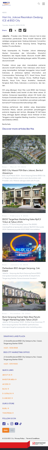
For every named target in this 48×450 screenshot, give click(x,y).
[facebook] (10, 30)
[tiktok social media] (8, 424)
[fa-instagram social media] (12, 424)
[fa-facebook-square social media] (4, 424)
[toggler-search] (39, 4)
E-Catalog (7, 393)
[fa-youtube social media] (16, 424)
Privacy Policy (19, 438)
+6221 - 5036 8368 (10, 348)
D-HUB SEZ (6, 398)
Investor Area (8, 379)
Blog (4, 389)
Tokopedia (7, 413)
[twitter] (15, 30)
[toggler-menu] (44, 4)
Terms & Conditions (32, 438)
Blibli (4, 408)
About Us (6, 375)
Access (5, 384)
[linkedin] (20, 30)
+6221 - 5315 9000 (10, 364)
